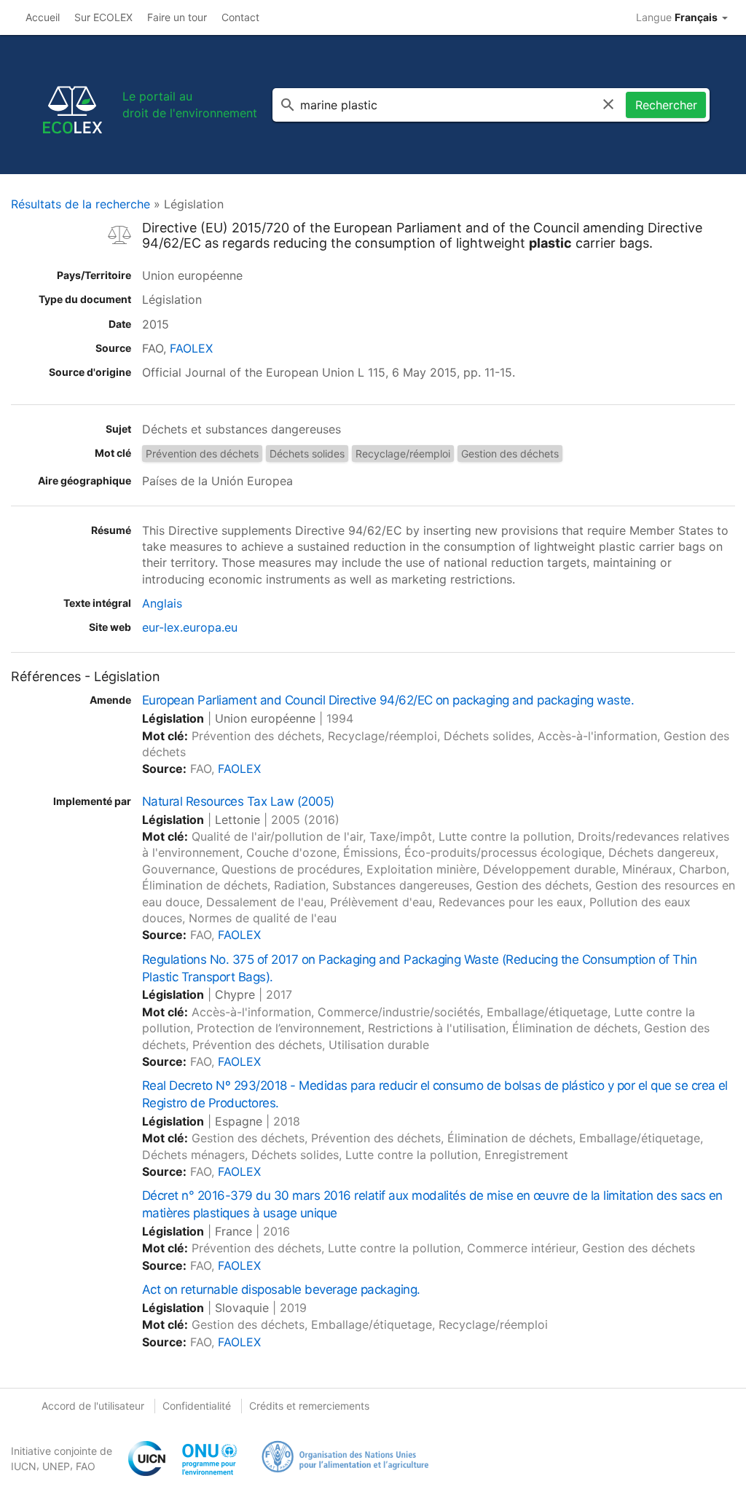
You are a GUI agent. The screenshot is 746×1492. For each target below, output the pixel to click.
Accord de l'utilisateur (93, 1405)
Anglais (162, 603)
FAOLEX (191, 348)
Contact (240, 17)
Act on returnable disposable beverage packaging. (281, 1289)
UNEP (56, 1466)
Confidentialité (196, 1405)
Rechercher (666, 105)
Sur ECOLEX (103, 17)
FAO (85, 1466)
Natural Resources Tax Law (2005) (238, 801)
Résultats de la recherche (80, 204)
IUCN (23, 1466)
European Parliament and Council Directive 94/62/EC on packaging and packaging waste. (388, 700)
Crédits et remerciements (309, 1405)
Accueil (42, 17)
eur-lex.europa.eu (189, 627)
